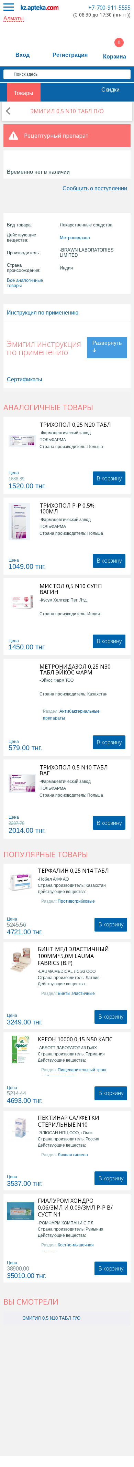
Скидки (110, 90)
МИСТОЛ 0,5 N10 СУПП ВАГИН (71, 589)
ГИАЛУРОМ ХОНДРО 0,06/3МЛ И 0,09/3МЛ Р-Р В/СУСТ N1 (75, 1207)
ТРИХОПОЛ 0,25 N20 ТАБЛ (75, 425)
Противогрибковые (76, 901)
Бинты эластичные (76, 993)
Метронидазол (75, 237)
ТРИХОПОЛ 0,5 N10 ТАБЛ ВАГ (74, 770)
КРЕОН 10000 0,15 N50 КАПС (75, 1039)
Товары (23, 93)
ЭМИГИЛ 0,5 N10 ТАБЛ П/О (51, 1318)
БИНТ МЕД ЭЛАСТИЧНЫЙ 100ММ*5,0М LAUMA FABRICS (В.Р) (73, 956)
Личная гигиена (73, 1154)
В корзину (109, 478)
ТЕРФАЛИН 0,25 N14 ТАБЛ (73, 870)
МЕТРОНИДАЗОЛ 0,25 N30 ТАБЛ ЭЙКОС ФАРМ (75, 670)
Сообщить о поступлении (95, 188)
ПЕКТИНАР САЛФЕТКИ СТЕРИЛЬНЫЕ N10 (68, 1121)
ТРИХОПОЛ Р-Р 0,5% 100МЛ (67, 508)
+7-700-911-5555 (109, 7)
